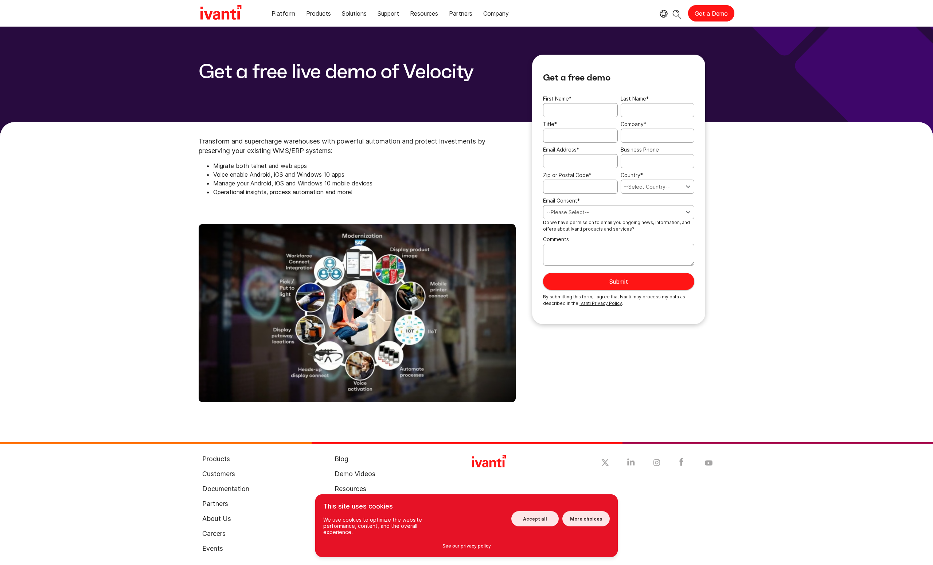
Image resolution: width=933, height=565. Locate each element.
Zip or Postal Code (567, 175)
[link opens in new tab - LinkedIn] (631, 463)
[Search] (677, 13)
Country (632, 175)
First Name (557, 98)
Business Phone (640, 149)
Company (633, 124)
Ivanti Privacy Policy (600, 303)
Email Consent (561, 200)
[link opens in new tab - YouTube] (709, 463)
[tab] (283, 15)
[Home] (221, 13)
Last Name (635, 98)
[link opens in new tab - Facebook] (681, 463)
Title (550, 124)
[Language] (662, 13)
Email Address (561, 149)
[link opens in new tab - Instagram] (656, 463)
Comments (556, 239)
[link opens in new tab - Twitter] (605, 463)
